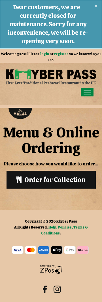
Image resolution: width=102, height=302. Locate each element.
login (44, 54)
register (61, 54)
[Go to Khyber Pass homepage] (51, 76)
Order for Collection (55, 180)
